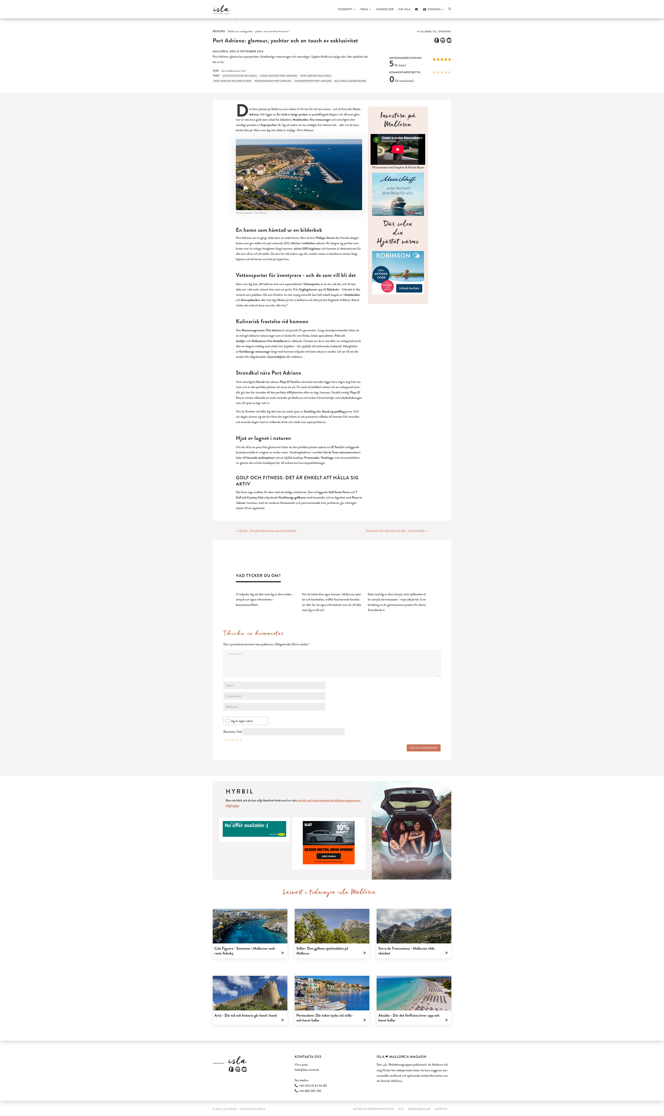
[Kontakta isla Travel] (416, 13)
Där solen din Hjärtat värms (398, 234)
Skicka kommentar (423, 748)
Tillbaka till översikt (435, 31)
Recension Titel (232, 731)
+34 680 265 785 (309, 1091)
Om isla (404, 9)
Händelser (385, 9)
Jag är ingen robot (242, 721)
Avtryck (441, 1109)
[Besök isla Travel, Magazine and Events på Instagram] (237, 1071)
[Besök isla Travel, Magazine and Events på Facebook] (231, 1071)
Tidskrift (345, 9)
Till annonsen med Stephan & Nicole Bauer (398, 167)
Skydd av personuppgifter (373, 1109)
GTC (401, 1109)
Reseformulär (419, 1109)
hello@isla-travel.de (307, 1070)
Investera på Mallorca (398, 121)
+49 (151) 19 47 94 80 (312, 1085)
